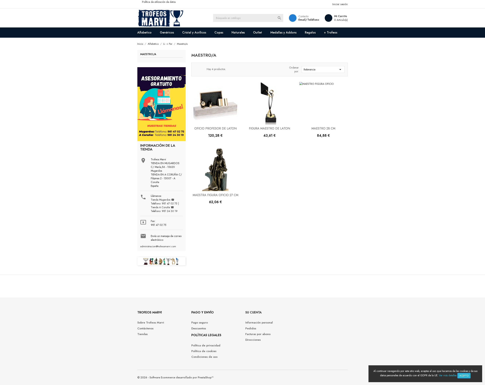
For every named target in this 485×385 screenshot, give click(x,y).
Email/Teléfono (308, 19)
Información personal (259, 323)
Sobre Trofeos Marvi (150, 323)
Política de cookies (203, 351)
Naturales (238, 32)
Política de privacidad (205, 346)
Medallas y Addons (283, 32)
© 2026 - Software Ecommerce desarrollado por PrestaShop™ (175, 377)
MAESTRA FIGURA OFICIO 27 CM (215, 195)
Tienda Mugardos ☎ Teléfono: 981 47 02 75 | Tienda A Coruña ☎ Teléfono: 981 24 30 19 (165, 205)
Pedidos (250, 328)
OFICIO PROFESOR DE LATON (215, 128)
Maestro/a (148, 54)
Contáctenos (145, 328)
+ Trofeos (330, 32)
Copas (218, 32)
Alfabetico (144, 32)
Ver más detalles (448, 375)
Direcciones (253, 340)
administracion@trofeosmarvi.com (158, 246)
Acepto (464, 375)
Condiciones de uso (204, 357)
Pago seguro (199, 323)
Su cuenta (253, 312)
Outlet (257, 32)
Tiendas (142, 334)
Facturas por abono (258, 334)
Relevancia (323, 69)
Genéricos (167, 32)
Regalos (310, 32)
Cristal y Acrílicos (194, 32)
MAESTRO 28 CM (323, 128)
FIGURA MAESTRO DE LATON (269, 128)
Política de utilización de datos (159, 2)
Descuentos (198, 328)
